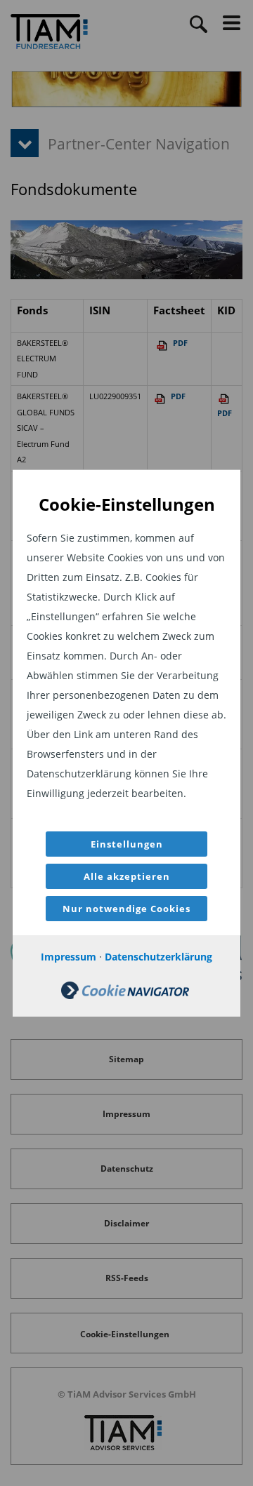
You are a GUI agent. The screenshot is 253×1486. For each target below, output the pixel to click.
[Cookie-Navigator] (125, 995)
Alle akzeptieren (127, 876)
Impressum (68, 956)
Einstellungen (127, 844)
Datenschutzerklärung (158, 956)
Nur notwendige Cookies (126, 908)
